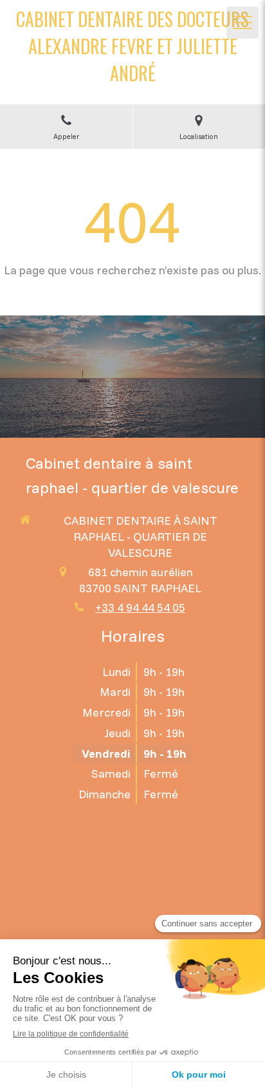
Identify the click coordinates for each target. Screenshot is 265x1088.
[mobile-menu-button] (242, 22)
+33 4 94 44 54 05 (140, 607)
